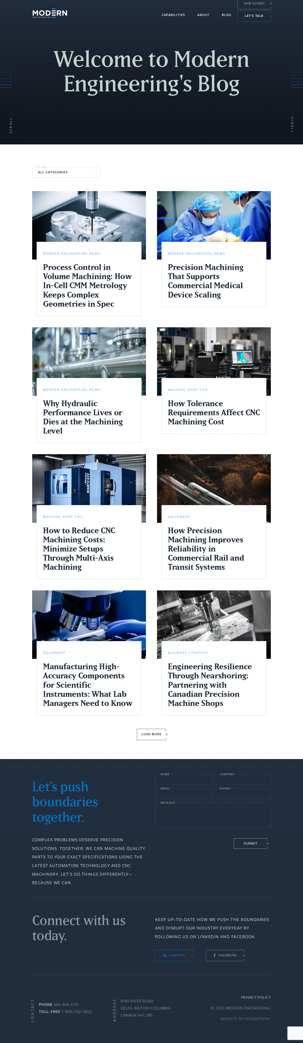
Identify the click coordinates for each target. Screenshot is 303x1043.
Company (227, 774)
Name (166, 774)
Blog (226, 15)
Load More (151, 734)
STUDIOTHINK (258, 1019)
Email (167, 788)
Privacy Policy (256, 997)
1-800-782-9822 (77, 1012)
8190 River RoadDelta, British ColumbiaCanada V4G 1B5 (145, 1008)
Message (169, 802)
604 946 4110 (66, 1005)
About (203, 15)
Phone (226, 788)
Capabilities (173, 15)
